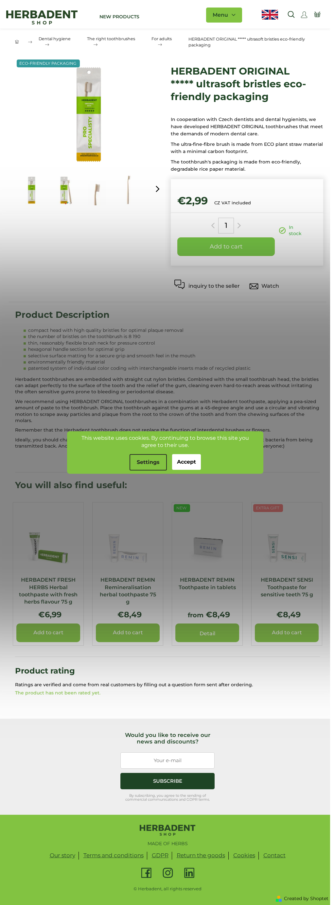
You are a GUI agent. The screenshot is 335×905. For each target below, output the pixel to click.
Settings (148, 462)
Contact (274, 855)
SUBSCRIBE (167, 781)
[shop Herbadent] (168, 830)
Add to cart (226, 246)
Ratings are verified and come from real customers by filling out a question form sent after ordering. (134, 685)
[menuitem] (119, 17)
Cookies (244, 855)
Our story (62, 855)
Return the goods (201, 855)
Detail (207, 633)
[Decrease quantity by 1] (214, 225)
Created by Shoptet (306, 898)
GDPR (160, 855)
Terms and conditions (113, 855)
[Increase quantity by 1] (238, 225)
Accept (186, 462)
